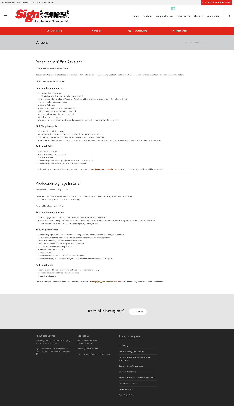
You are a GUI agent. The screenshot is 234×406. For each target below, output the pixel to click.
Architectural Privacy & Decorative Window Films (134, 358)
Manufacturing (139, 30)
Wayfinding (55, 30)
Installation (180, 30)
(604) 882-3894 (91, 349)
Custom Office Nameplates (131, 366)
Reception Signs (126, 389)
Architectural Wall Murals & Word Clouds (137, 378)
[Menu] (5, 16)
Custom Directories (127, 372)
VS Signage (124, 346)
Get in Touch (137, 312)
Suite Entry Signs (126, 395)
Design (97, 30)
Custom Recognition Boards (131, 351)
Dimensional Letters (128, 383)
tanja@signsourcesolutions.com (107, 169)
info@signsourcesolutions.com (97, 354)
